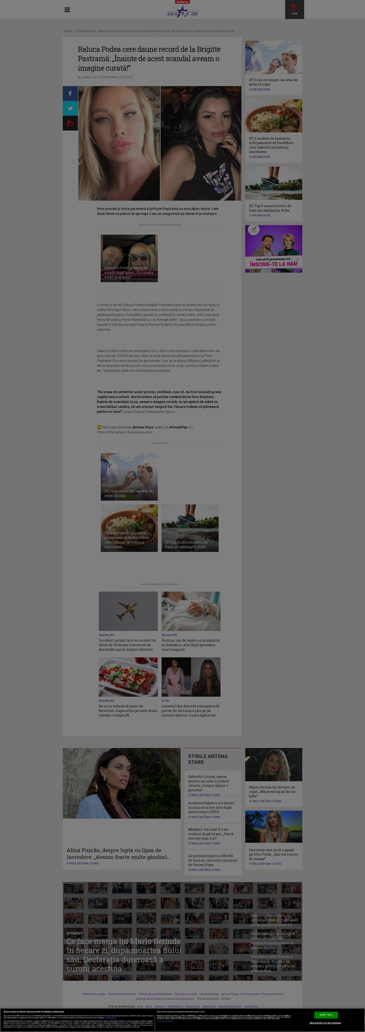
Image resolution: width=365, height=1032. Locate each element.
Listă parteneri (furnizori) (165, 1021)
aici (59, 1025)
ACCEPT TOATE (326, 1015)
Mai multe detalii (111, 1018)
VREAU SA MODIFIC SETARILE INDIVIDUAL (325, 1023)
